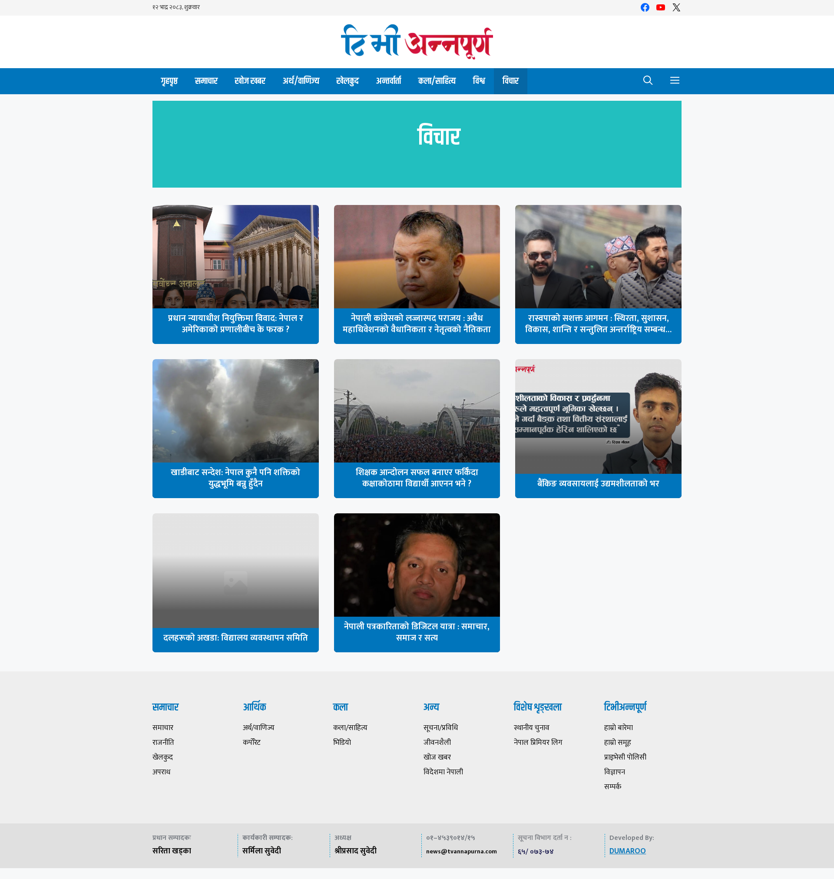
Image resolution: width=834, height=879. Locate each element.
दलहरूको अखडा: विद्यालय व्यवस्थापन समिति (235, 638)
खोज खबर (250, 81)
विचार (511, 81)
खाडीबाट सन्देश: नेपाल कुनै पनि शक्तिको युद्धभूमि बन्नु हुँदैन (235, 478)
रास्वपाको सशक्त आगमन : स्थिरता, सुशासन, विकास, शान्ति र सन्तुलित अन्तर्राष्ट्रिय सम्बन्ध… (598, 324)
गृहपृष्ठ (169, 81)
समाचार (206, 81)
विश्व (479, 81)
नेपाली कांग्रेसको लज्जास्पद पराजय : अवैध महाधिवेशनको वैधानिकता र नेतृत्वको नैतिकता (417, 324)
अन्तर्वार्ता (388, 81)
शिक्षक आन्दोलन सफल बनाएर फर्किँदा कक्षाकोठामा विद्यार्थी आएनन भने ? (417, 478)
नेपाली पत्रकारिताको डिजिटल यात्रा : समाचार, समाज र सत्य (417, 632)
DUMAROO (627, 851)
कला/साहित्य (437, 81)
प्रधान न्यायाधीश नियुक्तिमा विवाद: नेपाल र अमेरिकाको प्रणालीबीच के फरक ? (235, 324)
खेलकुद (348, 81)
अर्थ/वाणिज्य (301, 81)
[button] (648, 81)
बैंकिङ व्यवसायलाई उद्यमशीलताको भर (598, 483)
